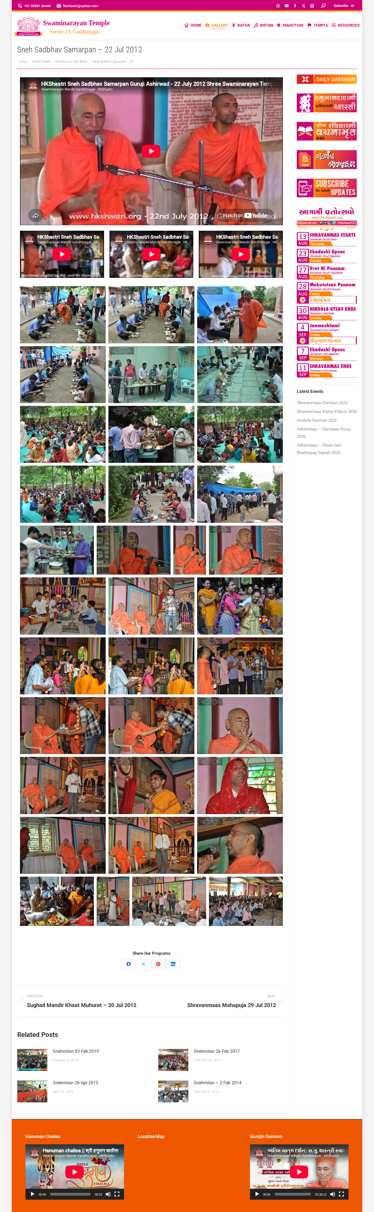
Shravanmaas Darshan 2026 (322, 402)
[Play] (32, 1194)
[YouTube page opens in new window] (286, 5)
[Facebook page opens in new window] (295, 5)
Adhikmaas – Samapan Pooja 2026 (324, 433)
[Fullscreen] (117, 1194)
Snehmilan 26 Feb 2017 (217, 1051)
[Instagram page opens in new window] (312, 5)
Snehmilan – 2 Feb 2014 (217, 1082)
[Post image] (32, 1060)
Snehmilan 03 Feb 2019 (76, 1051)
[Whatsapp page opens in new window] (278, 5)
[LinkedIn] (173, 964)
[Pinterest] (158, 964)
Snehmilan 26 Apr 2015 (75, 1082)
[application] (74, 1172)
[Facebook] (129, 964)
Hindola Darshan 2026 (317, 420)
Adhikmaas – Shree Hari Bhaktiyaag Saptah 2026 (319, 449)
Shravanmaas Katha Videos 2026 (327, 411)
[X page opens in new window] (303, 5)
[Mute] (108, 1194)
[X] (143, 964)
